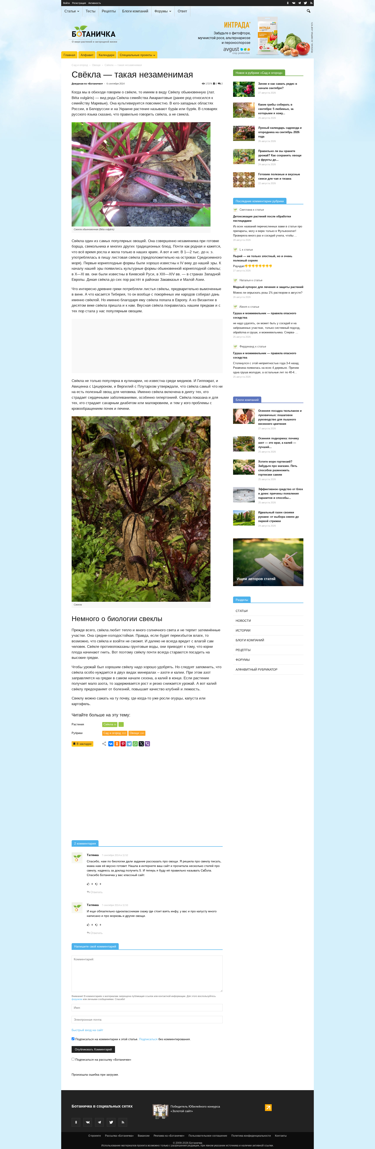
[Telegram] (129, 743)
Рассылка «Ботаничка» (119, 1135)
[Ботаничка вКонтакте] (293, 3)
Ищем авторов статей (256, 579)
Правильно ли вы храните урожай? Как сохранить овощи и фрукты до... (279, 155)
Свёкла (110, 724)
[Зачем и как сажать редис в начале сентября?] (244, 89)
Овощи (96, 65)
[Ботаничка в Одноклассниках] (287, 3)
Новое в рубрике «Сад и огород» (259, 72)
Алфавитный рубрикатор (256, 669)
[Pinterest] (123, 743)
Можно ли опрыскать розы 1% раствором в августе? (267, 292)
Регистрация (79, 3)
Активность (94, 3)
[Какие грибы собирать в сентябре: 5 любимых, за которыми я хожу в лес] (244, 110)
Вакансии (144, 1135)
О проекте (94, 1135)
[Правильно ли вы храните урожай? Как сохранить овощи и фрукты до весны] (244, 156)
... (121, 724)
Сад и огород (80, 65)
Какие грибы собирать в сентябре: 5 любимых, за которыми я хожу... (275, 109)
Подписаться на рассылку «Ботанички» (102, 1059)
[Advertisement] (147, 795)
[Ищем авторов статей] (268, 562)
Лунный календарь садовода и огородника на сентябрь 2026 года (280, 132)
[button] (308, 11)
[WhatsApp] (135, 743)
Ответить (96, 892)
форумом (77, 999)
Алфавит (87, 55)
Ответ (182, 11)
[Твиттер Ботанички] (305, 3)
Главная (69, 55)
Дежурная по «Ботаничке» (87, 83)
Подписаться (148, 1039)
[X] (141, 743)
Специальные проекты (136, 55)
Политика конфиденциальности (251, 1135)
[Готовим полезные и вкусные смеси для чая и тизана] (244, 179)
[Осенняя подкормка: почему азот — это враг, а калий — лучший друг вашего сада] (244, 443)
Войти (66, 3)
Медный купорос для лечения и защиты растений (268, 287)
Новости (243, 620)
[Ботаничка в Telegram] (299, 3)
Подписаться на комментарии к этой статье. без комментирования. (132, 1039)
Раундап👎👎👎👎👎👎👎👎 (252, 266)
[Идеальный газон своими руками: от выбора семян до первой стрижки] (244, 518)
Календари (106, 55)
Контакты (281, 1135)
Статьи (70, 11)
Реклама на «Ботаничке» (169, 1135)
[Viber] (147, 743)
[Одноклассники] (117, 743)
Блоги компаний (135, 11)
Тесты (90, 11)
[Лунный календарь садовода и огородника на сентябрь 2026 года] (244, 133)
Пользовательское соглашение (208, 1135)
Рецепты (109, 11)
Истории (243, 630)
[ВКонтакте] (110, 743)
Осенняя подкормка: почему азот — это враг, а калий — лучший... (278, 443)
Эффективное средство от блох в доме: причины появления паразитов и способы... (280, 493)
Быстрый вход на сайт (87, 1030)
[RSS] (311, 3)
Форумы (161, 11)
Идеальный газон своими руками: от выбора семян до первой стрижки (278, 517)
